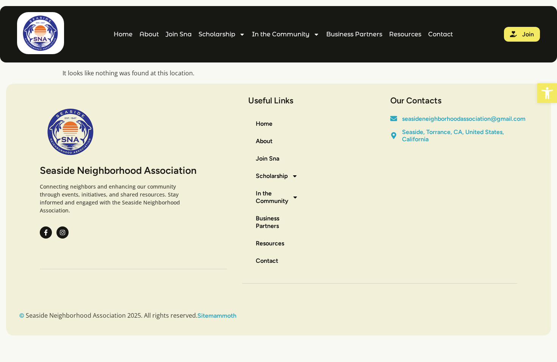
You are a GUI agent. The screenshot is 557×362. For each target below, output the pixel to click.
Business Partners (354, 34)
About (149, 34)
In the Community (281, 34)
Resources (405, 34)
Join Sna (179, 34)
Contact (440, 34)
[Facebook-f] (46, 232)
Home (123, 34)
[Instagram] (62, 232)
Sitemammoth (216, 315)
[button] (547, 93)
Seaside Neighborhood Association (118, 170)
